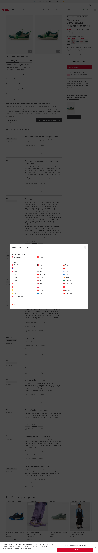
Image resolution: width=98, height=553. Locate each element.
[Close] (95, 547)
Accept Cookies (75, 549)
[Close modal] (85, 247)
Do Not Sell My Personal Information (75, 545)
